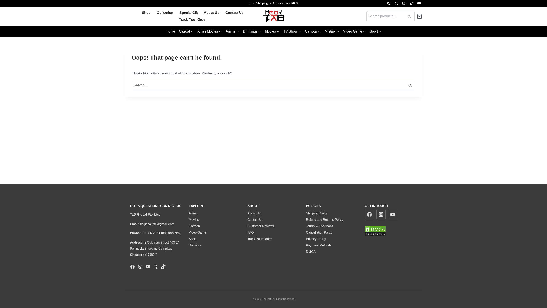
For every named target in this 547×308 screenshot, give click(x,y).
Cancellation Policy (319, 232)
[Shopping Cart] (419, 16)
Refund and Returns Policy (324, 219)
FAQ (250, 232)
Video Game (197, 232)
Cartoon (194, 226)
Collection (165, 13)
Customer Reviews (260, 226)
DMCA (311, 251)
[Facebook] (388, 3)
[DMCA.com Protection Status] (391, 231)
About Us (211, 13)
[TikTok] (411, 3)
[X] (396, 3)
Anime (193, 213)
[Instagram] (404, 3)
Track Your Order (193, 19)
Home (170, 31)
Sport (192, 239)
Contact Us (234, 13)
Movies (194, 219)
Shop (146, 13)
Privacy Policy (316, 239)
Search (410, 16)
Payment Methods (319, 245)
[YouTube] (419, 3)
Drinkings (195, 245)
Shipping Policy (316, 213)
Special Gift (188, 13)
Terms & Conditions (319, 226)
